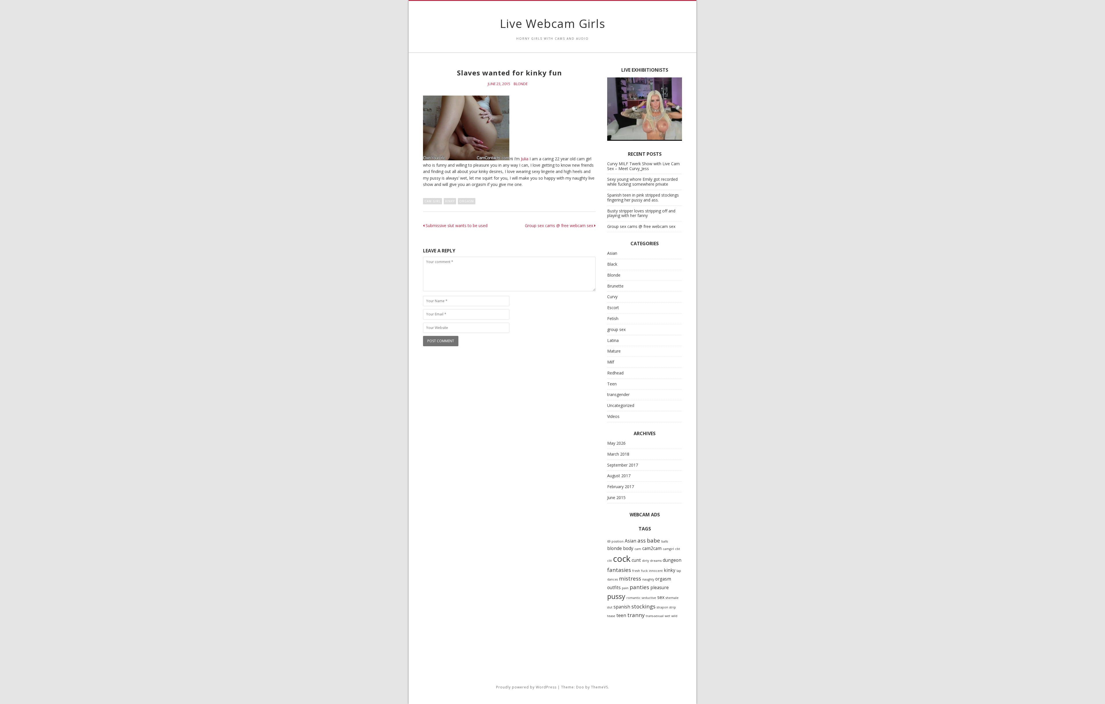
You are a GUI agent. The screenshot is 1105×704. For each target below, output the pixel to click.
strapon (662, 607)
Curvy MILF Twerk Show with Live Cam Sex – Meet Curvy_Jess (643, 166)
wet (667, 616)
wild (674, 616)
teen (621, 615)
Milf (610, 362)
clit (609, 561)
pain (625, 588)
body (628, 548)
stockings (643, 606)
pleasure (659, 587)
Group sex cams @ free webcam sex (559, 225)
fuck (644, 571)
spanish (622, 607)
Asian (612, 253)
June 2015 (616, 497)
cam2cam (652, 548)
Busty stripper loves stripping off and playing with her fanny (641, 213)
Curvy (612, 296)
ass (641, 540)
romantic (633, 598)
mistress (630, 578)
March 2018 (618, 454)
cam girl (432, 201)
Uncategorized (620, 405)
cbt (677, 549)
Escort (613, 307)
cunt (636, 560)
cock (621, 558)
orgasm (466, 201)
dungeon (672, 560)
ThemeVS (599, 687)
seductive (649, 598)
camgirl (668, 549)
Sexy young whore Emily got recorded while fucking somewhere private (642, 181)
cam (638, 549)
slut (609, 607)
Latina (613, 340)
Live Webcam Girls (552, 23)
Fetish (612, 318)
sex (660, 597)
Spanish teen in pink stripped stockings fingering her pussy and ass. (643, 197)
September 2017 (622, 465)
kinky (450, 201)
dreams (656, 561)
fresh (636, 571)
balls (664, 541)
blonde (614, 548)
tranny (636, 615)
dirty (645, 561)
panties (639, 587)
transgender (618, 394)
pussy (616, 596)
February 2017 (620, 486)
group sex (616, 329)
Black (612, 264)
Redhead (615, 373)
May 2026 (616, 443)
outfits (614, 587)
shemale (672, 598)
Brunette (615, 286)
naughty (648, 579)
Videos (613, 416)
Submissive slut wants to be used (455, 225)
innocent (656, 571)
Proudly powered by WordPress (526, 687)
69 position (615, 541)
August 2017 (618, 475)
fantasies (619, 569)
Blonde (520, 83)
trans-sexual (655, 616)
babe (653, 540)
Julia (524, 158)
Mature (614, 351)
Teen (612, 384)
